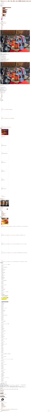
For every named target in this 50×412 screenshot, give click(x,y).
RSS (1, 408)
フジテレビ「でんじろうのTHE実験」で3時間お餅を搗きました (7, 109)
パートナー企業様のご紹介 (3, 406)
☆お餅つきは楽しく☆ (3, 196)
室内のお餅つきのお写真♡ (3, 145)
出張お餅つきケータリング (5, 9)
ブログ (2, 212)
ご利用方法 (2, 13)
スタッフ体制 (4, 8)
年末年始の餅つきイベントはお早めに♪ (4, 226)
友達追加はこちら (1, 393)
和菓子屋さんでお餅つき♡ (3, 188)
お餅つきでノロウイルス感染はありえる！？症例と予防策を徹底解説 (7, 118)
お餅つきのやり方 (4, 14)
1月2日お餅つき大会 (3, 136)
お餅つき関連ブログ (3, 214)
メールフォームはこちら (2, 396)
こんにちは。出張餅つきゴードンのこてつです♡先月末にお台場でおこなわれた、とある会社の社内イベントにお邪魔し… (16, 261)
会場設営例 (4, 15)
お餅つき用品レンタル (3, 405)
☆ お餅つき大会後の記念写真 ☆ (4, 153)
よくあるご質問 (2, 404)
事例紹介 (2, 24)
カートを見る (2, 2)
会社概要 (2, 17)
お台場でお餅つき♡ (3, 261)
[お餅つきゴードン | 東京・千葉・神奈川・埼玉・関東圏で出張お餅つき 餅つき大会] (15, 1)
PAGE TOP (1, 411)
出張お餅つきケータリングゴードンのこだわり (7, 7)
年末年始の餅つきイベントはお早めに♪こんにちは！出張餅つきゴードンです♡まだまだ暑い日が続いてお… (18, 226)
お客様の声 (2, 16)
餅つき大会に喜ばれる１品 (3, 213)
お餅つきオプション (4, 12)
